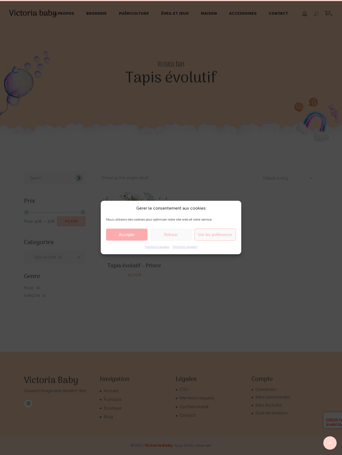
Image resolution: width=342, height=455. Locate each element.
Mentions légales (157, 247)
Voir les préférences (215, 234)
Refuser (171, 234)
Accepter (127, 234)
